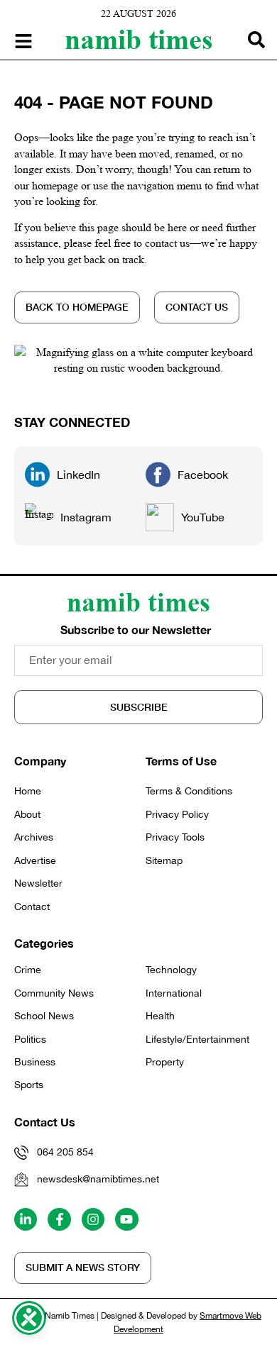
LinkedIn (78, 474)
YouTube (202, 517)
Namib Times (139, 39)
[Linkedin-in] (25, 1219)
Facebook (203, 474)
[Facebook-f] (59, 1219)
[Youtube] (126, 1219)
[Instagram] (93, 1219)
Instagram (86, 517)
